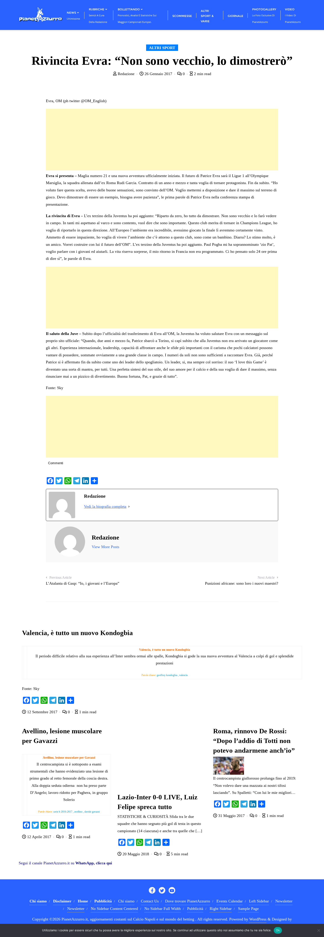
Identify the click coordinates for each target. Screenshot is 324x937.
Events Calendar (229, 901)
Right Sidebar (221, 908)
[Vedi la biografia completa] (129, 506)
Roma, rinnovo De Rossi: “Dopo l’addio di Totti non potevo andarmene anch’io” (254, 740)
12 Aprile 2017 (39, 837)
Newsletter (283, 901)
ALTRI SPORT (162, 48)
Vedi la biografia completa (105, 506)
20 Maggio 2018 (135, 854)
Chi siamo (126, 901)
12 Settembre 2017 (42, 712)
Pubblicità (195, 908)
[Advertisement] (162, 139)
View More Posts (105, 547)
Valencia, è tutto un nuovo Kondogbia (77, 633)
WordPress (257, 919)
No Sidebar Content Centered (114, 908)
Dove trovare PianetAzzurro (187, 901)
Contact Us (150, 901)
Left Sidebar (259, 901)
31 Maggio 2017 (231, 815)
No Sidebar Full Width (162, 908)
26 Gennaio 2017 (158, 74)
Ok (278, 930)
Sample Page (248, 908)
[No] (318, 930)
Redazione (126, 74)
